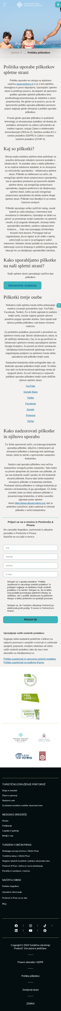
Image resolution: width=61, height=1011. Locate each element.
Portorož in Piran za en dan (14, 898)
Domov (15, 52)
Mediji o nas (7, 836)
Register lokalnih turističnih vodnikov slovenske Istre (26, 861)
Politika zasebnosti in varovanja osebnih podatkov (30, 659)
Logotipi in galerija (10, 831)
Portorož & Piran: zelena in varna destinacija (22, 866)
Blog (4, 904)
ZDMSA (30, 1003)
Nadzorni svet (8, 800)
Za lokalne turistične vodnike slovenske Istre (22, 805)
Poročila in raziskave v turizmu (16, 871)
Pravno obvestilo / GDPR (30, 962)
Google (30, 409)
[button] (58, 4)
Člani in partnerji (9, 795)
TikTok (30, 421)
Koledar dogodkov (10, 886)
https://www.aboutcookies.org (30, 503)
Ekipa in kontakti (9, 790)
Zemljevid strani (30, 990)
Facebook (30, 403)
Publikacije (7, 826)
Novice (5, 821)
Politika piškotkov (30, 976)
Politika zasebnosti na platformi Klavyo (24, 662)
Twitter (30, 398)
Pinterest (30, 415)
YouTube (30, 386)
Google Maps (31, 392)
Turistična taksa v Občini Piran (16, 856)
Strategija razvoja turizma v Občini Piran (20, 851)
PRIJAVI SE (30, 619)
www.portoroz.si (25, 84)
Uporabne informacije (12, 892)
